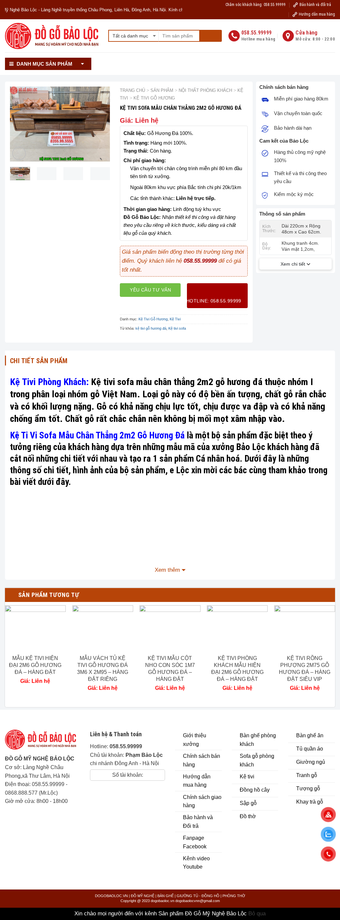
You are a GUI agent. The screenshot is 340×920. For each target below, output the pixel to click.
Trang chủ (132, 90)
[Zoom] (19, 153)
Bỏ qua (257, 913)
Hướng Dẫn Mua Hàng (212, 58)
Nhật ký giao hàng (206, 69)
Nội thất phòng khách (205, 90)
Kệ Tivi (175, 319)
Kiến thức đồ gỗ (309, 58)
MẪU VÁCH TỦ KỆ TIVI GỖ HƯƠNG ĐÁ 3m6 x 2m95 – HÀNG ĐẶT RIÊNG (102, 668)
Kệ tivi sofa (177, 328)
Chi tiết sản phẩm (39, 361)
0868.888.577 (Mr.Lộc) (31, 793)
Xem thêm (167, 570)
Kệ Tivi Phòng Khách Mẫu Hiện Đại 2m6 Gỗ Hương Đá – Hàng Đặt (237, 668)
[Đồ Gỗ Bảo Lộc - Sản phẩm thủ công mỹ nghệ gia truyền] (51, 36)
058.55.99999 (48, 784)
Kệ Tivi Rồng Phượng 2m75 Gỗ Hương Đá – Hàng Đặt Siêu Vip (304, 668)
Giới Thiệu (112, 58)
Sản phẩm (161, 90)
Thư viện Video (260, 58)
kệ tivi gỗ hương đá (150, 328)
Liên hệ (243, 69)
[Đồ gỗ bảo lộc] (42, 742)
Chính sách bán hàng (156, 58)
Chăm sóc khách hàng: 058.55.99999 (255, 4)
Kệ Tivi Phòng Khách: (49, 381)
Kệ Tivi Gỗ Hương (154, 98)
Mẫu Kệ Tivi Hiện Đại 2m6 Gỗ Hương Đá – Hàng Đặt (35, 665)
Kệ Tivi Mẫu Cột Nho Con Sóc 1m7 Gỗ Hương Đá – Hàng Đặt (170, 668)
